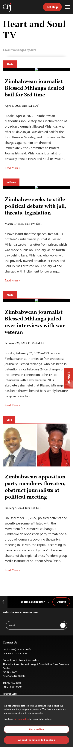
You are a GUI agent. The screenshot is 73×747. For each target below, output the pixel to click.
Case (9, 419)
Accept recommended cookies (36, 740)
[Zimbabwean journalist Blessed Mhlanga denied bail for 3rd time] (36, 69)
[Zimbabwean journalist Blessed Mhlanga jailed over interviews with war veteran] (36, 300)
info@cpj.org (10, 693)
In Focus (11, 182)
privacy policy (21, 719)
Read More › (12, 168)
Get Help (52, 7)
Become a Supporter (33, 601)
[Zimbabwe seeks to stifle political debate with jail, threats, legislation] (36, 187)
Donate (61, 602)
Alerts (10, 64)
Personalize (36, 729)
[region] (36, 721)
